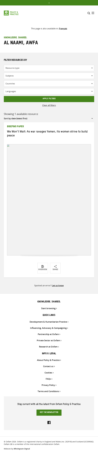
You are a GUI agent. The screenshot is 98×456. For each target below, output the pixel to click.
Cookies (48, 373)
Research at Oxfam (48, 347)
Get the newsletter (49, 412)
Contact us (48, 366)
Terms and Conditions (48, 391)
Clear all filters (49, 105)
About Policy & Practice (48, 360)
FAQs (48, 379)
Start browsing (48, 308)
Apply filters (49, 98)
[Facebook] (49, 422)
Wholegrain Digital (22, 449)
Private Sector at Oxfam (48, 340)
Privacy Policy (48, 385)
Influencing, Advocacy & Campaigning (48, 328)
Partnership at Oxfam (48, 334)
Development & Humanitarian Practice (48, 322)
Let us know (58, 285)
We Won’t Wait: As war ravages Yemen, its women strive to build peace (47, 134)
